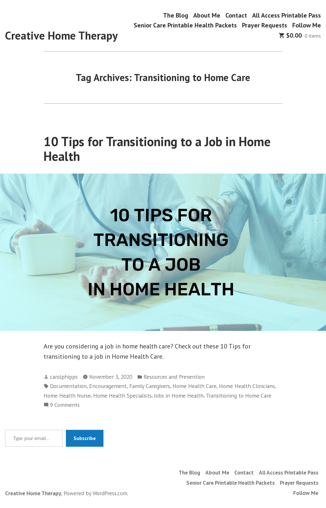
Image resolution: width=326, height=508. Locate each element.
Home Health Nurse (67, 395)
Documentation (68, 386)
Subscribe (85, 438)
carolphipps (64, 376)
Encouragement (108, 386)
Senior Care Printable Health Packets (185, 25)
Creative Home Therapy (61, 35)
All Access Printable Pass (286, 15)
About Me (206, 15)
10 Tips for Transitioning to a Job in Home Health (157, 148)
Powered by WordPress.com (95, 493)
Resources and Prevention (174, 376)
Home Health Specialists (122, 395)
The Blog (175, 15)
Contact (236, 15)
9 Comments (65, 405)
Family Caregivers (149, 386)
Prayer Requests (264, 25)
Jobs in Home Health (178, 395)
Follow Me (306, 25)
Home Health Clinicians (247, 386)
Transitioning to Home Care (238, 395)
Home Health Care (194, 386)
